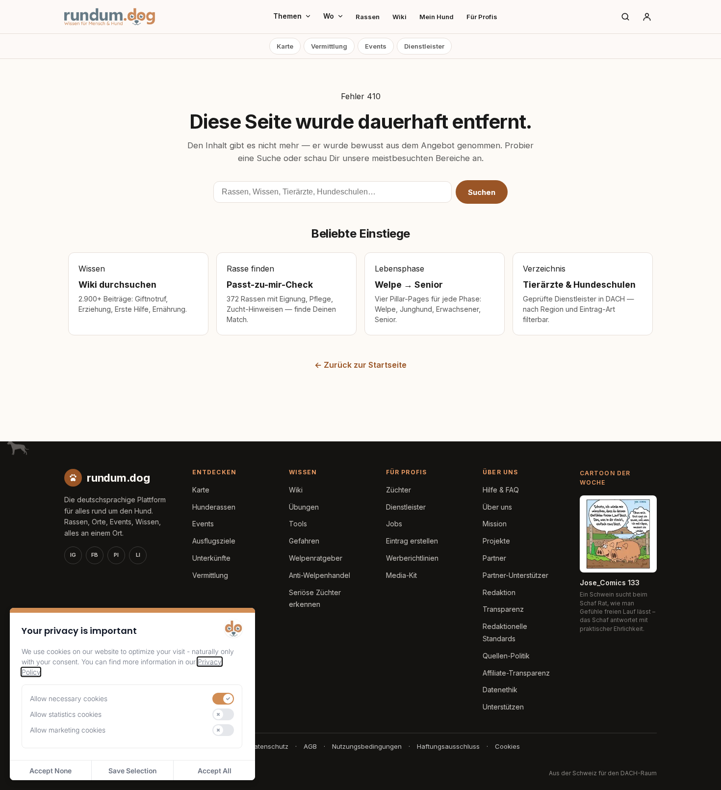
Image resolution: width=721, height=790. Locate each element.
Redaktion (499, 592)
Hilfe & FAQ (501, 490)
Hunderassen (213, 507)
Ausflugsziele (213, 541)
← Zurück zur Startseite (360, 365)
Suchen (481, 192)
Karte (285, 46)
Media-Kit (401, 575)
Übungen (304, 507)
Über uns (497, 507)
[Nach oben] (697, 770)
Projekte (496, 541)
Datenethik (500, 689)
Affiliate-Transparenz (516, 673)
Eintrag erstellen (412, 541)
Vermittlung (329, 46)
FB (94, 554)
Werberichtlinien (412, 558)
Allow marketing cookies (67, 730)
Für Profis (481, 17)
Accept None (50, 770)
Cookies (507, 746)
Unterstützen (503, 707)
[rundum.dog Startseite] (109, 17)
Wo (328, 16)
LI (138, 554)
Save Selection (132, 770)
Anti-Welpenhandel (319, 575)
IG (73, 554)
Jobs (394, 523)
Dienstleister (424, 46)
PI (116, 554)
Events (375, 46)
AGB (310, 746)
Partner (494, 558)
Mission (495, 523)
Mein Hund (436, 17)
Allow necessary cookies (68, 698)
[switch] (223, 699)
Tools (298, 523)
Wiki (399, 17)
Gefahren (304, 541)
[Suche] (625, 17)
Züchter (398, 490)
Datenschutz (269, 746)
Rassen (368, 17)
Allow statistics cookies (66, 714)
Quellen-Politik (506, 656)
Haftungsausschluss (448, 746)
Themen (287, 16)
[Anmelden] (647, 17)
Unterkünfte (211, 558)
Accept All (215, 770)
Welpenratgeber (315, 558)
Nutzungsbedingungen (367, 746)
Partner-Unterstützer (515, 575)
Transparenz (503, 609)
